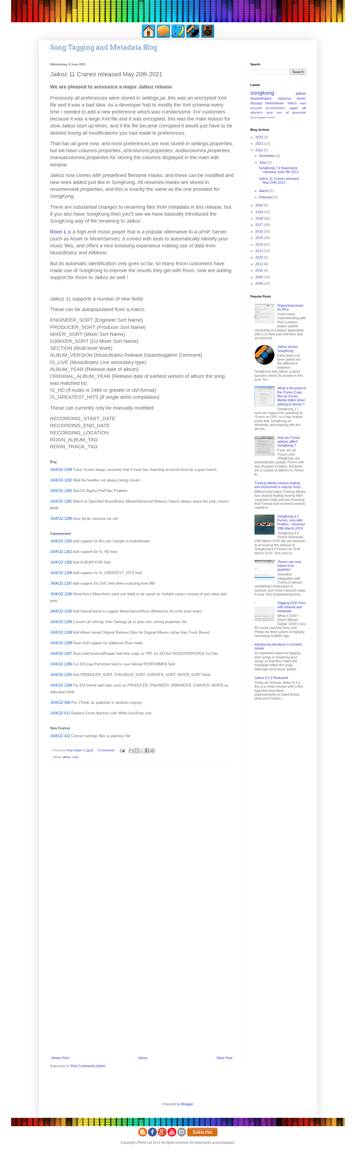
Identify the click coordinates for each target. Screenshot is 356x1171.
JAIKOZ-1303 (61, 541)
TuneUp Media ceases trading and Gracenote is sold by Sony (277, 485)
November (267, 156)
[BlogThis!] (136, 750)
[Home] (148, 37)
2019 (259, 212)
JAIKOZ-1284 (61, 685)
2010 (259, 270)
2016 (259, 231)
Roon (58, 232)
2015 (259, 238)
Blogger (187, 1104)
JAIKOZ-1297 (61, 583)
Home (142, 1058)
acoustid (256, 108)
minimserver (274, 103)
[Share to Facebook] (147, 750)
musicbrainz (260, 98)
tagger (294, 108)
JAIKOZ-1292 (61, 480)
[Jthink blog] (142, 1135)
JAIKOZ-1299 (61, 470)
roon (75, 757)
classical (284, 98)
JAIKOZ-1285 (61, 675)
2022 (259, 144)
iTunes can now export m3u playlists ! (289, 566)
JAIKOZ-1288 (61, 643)
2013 (259, 251)
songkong (262, 93)
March (264, 191)
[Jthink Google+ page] (162, 1135)
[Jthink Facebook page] (152, 1135)
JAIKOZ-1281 (61, 501)
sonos (271, 117)
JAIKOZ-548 (60, 702)
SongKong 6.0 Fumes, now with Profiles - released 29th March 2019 (291, 522)
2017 (259, 225)
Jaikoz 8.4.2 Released (271, 678)
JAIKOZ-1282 (61, 491)
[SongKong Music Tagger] (178, 37)
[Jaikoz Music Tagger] (193, 37)
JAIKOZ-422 (60, 736)
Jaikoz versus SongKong (287, 349)
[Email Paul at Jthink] (181, 1135)
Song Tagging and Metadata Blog (103, 47)
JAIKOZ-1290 (61, 622)
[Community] (163, 37)
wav (279, 112)
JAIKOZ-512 (60, 713)
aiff (304, 108)
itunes (301, 98)
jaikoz (67, 757)
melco (292, 103)
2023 (259, 137)
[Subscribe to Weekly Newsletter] (202, 1135)
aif (287, 112)
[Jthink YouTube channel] (171, 1135)
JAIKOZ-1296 (61, 594)
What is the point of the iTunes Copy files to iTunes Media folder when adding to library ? (291, 396)
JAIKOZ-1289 (61, 632)
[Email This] (131, 750)
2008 (259, 284)
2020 (259, 205)
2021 (259, 150)
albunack (256, 112)
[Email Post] (122, 750)
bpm (303, 103)
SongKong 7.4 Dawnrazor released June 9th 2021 (279, 170)
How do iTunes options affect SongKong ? (288, 442)
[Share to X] (142, 750)
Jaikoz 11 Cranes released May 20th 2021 (279, 180)
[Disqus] (142, 837)
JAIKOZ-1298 (61, 573)
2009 (259, 277)
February (266, 197)
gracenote (299, 112)
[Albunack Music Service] (207, 37)
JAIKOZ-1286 (61, 664)
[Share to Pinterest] (152, 750)
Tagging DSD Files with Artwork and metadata (291, 607)
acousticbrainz (275, 108)
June (263, 162)
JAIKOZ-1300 (61, 562)
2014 (259, 245)
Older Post (224, 1058)
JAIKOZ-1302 (61, 552)
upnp (269, 112)
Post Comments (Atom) (88, 1066)
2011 (259, 264)
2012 (259, 257)
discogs (256, 103)
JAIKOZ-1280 (61, 518)
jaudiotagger (258, 117)
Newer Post (60, 1058)
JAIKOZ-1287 (61, 653)
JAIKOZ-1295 (61, 611)
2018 (259, 218)
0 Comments (106, 750)
